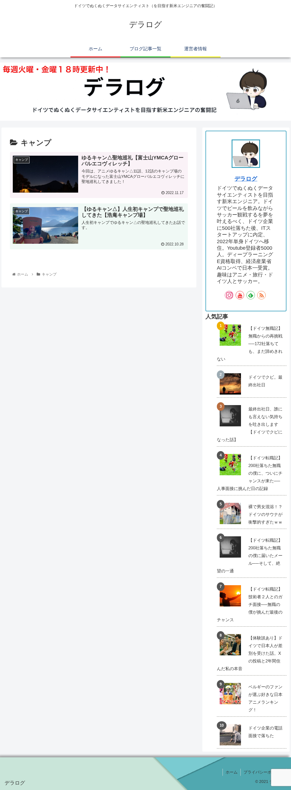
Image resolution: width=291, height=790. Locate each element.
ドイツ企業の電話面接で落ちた (265, 732)
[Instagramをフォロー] (229, 295)
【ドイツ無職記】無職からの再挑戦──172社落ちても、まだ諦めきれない (249, 343)
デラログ (245, 179)
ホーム (232, 772)
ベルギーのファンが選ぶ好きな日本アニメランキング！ (265, 698)
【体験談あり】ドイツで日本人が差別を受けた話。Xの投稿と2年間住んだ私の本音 (249, 653)
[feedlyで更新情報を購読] (250, 295)
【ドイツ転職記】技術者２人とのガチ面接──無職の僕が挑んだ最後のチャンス (249, 604)
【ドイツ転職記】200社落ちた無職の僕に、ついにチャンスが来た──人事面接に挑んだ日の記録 (249, 473)
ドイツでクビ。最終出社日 (265, 381)
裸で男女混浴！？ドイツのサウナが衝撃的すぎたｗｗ (265, 514)
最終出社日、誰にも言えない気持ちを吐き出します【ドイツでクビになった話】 (249, 424)
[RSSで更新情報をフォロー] (261, 295)
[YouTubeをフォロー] (240, 295)
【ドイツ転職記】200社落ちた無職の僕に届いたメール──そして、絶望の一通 (249, 555)
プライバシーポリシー (263, 772)
